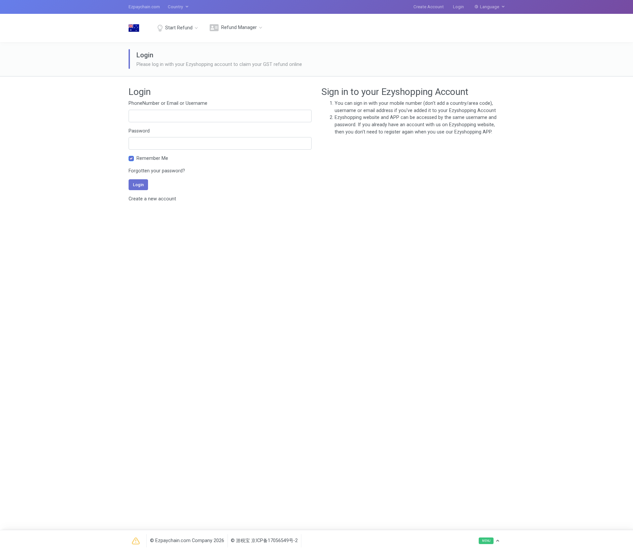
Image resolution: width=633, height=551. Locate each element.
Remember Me (152, 158)
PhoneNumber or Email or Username (168, 103)
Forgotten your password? (157, 171)
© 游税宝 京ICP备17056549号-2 (264, 540)
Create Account (428, 6)
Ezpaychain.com (144, 6)
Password (139, 131)
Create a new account (152, 199)
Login (458, 6)
